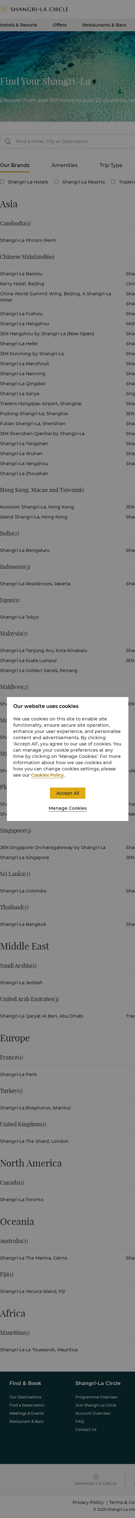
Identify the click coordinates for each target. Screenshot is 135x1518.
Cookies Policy (47, 775)
